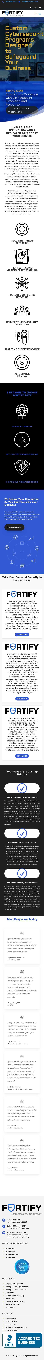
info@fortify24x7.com (30, 2)
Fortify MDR (14, 91)
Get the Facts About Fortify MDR (20, 110)
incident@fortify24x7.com (18, 1237)
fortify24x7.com (19, 1232)
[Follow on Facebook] (30, 7)
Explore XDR (22, 756)
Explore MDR (22, 634)
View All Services (14, 527)
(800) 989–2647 (19, 1226)
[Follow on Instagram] (40, 7)
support (10, 1235)
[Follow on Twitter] (35, 7)
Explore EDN (22, 698)
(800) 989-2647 (11, 2)
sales (9, 1232)
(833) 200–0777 (22, 1228)
